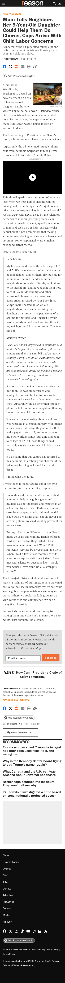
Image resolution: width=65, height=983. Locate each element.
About (6, 855)
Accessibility (38, 949)
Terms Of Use (9, 953)
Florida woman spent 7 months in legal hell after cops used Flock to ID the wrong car (32, 750)
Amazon (7, 921)
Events (7, 868)
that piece (23, 214)
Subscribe (51, 657)
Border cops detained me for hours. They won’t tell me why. (29, 783)
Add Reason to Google (20, 76)
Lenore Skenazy (10, 59)
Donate (7, 888)
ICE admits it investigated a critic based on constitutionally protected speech (32, 794)
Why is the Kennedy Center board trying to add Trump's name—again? (32, 763)
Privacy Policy (52, 949)
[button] (61, 3)
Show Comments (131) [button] (21, 732)
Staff (5, 875)
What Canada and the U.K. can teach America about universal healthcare (30, 773)
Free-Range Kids (12, 13)
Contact (7, 908)
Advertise (8, 895)
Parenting (24, 700)
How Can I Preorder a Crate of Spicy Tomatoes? (32, 674)
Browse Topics (11, 862)
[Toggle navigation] (4, 3)
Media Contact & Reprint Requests (21, 724)
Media (6, 915)
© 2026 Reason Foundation (16, 949)
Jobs (5, 882)
